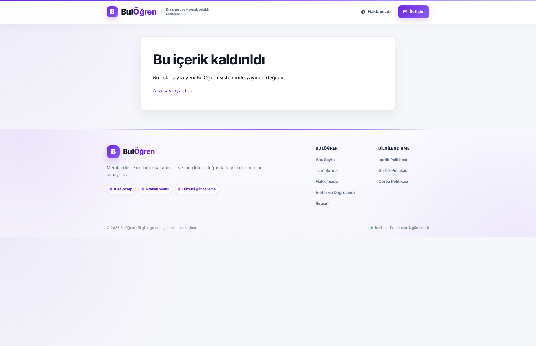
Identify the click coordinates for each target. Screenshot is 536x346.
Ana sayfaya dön (172, 90)
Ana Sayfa (325, 159)
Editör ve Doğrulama (335, 192)
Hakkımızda (327, 181)
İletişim (323, 203)
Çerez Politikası (393, 181)
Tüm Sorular (327, 170)
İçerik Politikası (392, 159)
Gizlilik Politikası (393, 170)
